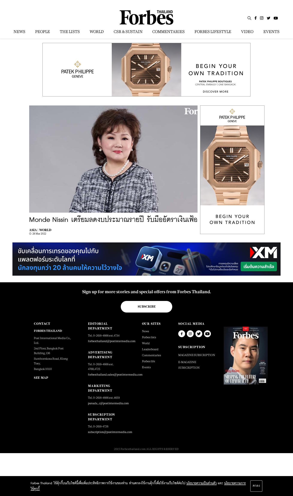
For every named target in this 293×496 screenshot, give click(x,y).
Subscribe (147, 306)
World (45, 230)
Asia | (33, 230)
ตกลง (256, 485)
